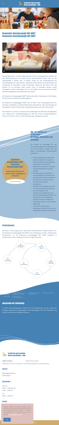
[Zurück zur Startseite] (29, 4)
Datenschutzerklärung (15, 414)
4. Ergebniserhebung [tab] (48, 293)
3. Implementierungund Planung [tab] (34, 293)
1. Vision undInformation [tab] (6, 293)
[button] (3, 4)
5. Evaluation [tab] (6, 296)
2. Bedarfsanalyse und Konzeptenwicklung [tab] (19, 293)
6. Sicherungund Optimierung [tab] (17, 297)
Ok (7, 419)
